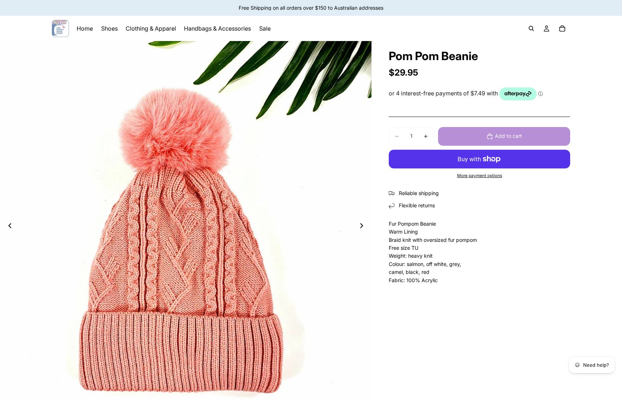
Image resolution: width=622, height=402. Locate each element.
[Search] (531, 28)
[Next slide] (363, 227)
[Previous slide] (8, 227)
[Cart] (562, 28)
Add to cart (508, 136)
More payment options (479, 175)
